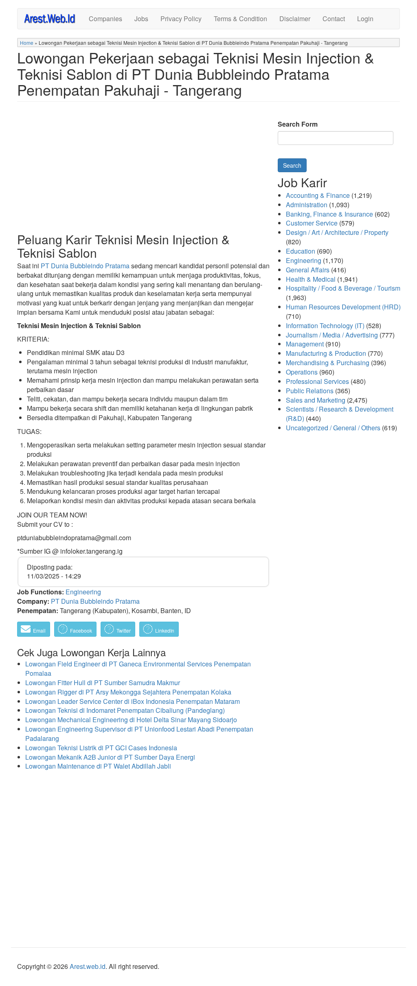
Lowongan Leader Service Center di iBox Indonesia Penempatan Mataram (132, 701)
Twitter (123, 630)
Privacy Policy (181, 18)
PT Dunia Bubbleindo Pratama (85, 265)
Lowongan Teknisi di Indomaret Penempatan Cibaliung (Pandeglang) (125, 710)
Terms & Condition (240, 18)
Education (300, 251)
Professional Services (317, 381)
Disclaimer (294, 18)
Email (39, 630)
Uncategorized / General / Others (333, 427)
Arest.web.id (87, 966)
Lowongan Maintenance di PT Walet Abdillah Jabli (98, 766)
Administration (306, 204)
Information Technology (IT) (325, 325)
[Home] (53, 18)
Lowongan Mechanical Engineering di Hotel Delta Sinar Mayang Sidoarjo (131, 719)
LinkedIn (164, 630)
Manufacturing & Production (326, 353)
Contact (334, 18)
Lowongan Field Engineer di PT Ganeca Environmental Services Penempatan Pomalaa (138, 668)
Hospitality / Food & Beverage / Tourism (343, 288)
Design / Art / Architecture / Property (337, 232)
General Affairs (307, 269)
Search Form (298, 124)
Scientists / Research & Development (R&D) (339, 413)
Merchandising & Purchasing (327, 362)
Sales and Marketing (315, 400)
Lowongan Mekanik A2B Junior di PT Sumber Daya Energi (110, 757)
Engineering (83, 591)
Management (305, 343)
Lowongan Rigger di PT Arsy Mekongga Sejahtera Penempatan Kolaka (128, 692)
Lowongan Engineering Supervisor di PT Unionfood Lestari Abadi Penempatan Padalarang (139, 733)
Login (365, 18)
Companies (105, 18)
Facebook (80, 630)
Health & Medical (311, 279)
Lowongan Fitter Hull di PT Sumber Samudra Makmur (102, 682)
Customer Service (312, 223)
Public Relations (310, 390)
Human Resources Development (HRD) (343, 306)
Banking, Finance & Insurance (329, 214)
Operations (302, 372)
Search (292, 165)
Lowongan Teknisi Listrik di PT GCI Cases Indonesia (101, 747)
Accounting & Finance (318, 195)
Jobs (141, 18)
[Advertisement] (143, 173)
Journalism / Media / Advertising (332, 335)
